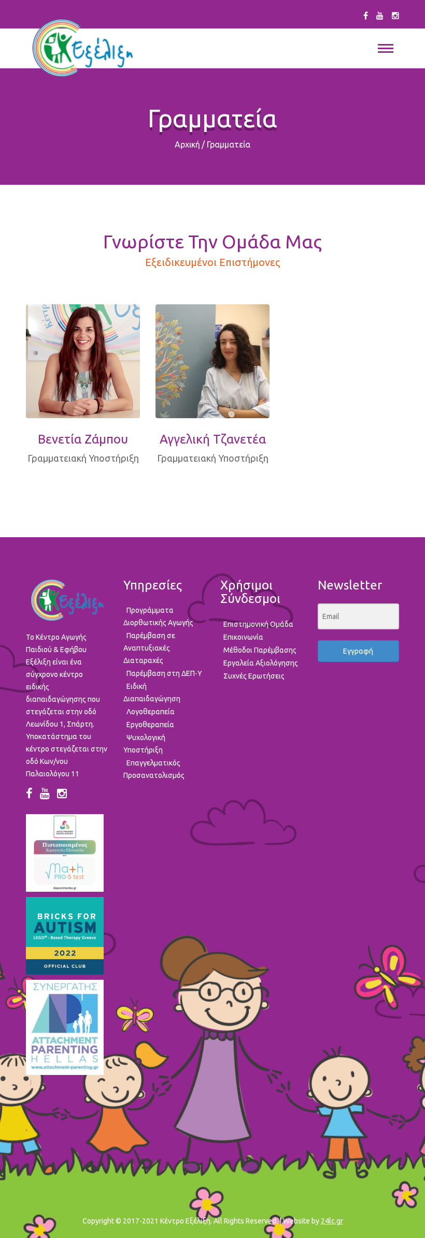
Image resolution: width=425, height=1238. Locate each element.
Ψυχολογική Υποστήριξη (144, 743)
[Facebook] (365, 15)
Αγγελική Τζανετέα (213, 439)
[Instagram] (395, 15)
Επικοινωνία (243, 637)
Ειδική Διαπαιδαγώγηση (151, 692)
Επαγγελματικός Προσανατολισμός (154, 769)
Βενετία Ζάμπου (83, 439)
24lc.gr (332, 1221)
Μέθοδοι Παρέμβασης (259, 650)
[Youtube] (380, 15)
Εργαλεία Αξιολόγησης (260, 663)
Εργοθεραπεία (150, 724)
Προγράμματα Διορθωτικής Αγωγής (158, 616)
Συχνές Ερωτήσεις (254, 676)
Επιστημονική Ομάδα (258, 624)
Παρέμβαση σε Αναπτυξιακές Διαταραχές (149, 648)
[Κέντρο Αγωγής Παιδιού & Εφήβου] (82, 48)
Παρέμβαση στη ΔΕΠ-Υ (164, 673)
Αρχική (187, 144)
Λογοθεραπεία (150, 712)
